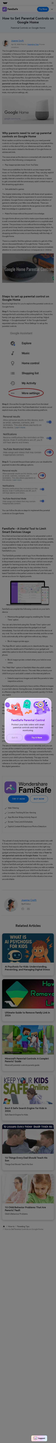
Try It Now (36, 737)
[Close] (8, 701)
